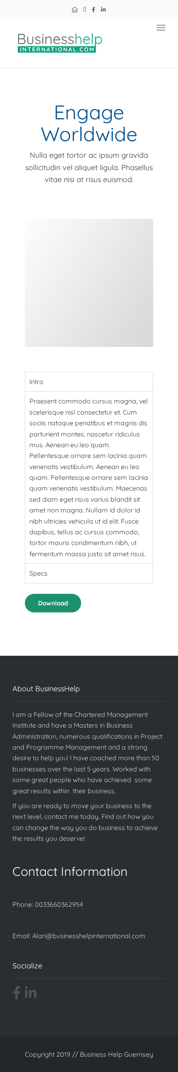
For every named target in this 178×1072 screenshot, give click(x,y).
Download (53, 603)
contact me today (71, 816)
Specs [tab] (38, 573)
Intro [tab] (36, 381)
